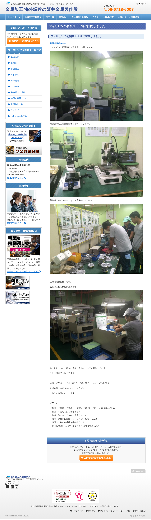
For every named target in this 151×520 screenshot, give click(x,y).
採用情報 (91, 511)
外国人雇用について (20, 98)
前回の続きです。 (58, 42)
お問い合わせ (140, 511)
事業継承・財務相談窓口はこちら (23, 271)
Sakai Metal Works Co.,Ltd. (18, 516)
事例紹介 (63, 17)
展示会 (14, 63)
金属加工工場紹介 (33, 17)
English (142, 4)
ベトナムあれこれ (19, 116)
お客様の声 (108, 17)
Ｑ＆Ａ (96, 17)
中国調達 (15, 69)
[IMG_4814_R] (96, 162)
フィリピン (16, 110)
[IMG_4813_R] (96, 85)
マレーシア (16, 86)
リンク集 (126, 511)
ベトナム (15, 74)
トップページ (14, 17)
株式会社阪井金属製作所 (20, 477)
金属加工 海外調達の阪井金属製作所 (41, 9)
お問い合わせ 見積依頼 (128, 17)
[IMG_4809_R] (96, 325)
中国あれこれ (17, 104)
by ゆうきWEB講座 (138, 516)
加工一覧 (50, 17)
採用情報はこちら (15, 223)
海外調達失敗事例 (80, 17)
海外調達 (15, 80)
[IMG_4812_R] (96, 238)
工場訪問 (15, 57)
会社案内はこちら (15, 177)
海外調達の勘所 (18, 92)
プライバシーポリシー (109, 511)
